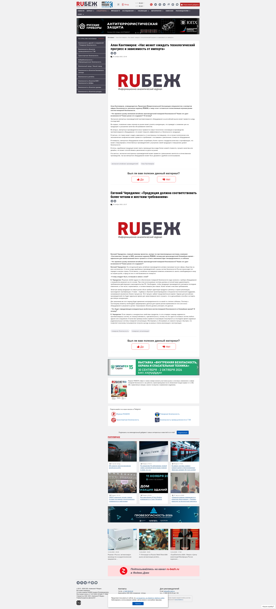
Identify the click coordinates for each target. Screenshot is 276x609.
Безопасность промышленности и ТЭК (165, 419)
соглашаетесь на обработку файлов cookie (150, 598)
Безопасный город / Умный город (90, 66)
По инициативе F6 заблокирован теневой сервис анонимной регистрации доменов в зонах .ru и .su (153, 468)
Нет (167, 179)
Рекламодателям (182, 11)
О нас (80, 14)
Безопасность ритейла (86, 76)
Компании (169, 11)
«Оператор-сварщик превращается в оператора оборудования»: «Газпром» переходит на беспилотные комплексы (184, 499)
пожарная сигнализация (140, 331)
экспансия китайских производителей (125, 164)
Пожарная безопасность (163, 414)
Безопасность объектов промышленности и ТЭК (86, 50)
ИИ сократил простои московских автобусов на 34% (120, 467)
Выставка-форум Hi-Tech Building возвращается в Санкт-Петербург (151, 498)
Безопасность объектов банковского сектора (91, 71)
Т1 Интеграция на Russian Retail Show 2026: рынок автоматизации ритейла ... (153, 556)
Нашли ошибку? (268, 606)
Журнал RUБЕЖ (118, 414)
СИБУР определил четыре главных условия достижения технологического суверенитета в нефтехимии (122, 499)
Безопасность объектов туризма (89, 87)
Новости (81, 11)
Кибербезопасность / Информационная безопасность (89, 61)
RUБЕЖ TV (116, 11)
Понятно (138, 603)
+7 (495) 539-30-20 (128, 591)
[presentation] (78, 26)
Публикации (142, 11)
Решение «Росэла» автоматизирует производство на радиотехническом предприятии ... (119, 557)
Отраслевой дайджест (191, 4)
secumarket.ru (179, 599)
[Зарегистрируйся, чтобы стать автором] (118, 4)
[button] (135, 33)
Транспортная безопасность (88, 55)
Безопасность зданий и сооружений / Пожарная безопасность (91, 44)
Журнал (90, 11)
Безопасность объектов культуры (90, 91)
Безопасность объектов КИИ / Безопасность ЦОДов (88, 82)
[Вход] (125, 4)
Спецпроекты (101, 11)
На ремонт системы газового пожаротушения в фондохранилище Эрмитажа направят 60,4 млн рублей (184, 468)
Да (142, 179)
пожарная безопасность (120, 331)
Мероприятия (156, 11)
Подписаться (182, 432)
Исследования (128, 11)
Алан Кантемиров (147, 164)
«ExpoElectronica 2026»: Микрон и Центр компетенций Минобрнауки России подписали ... (183, 557)
